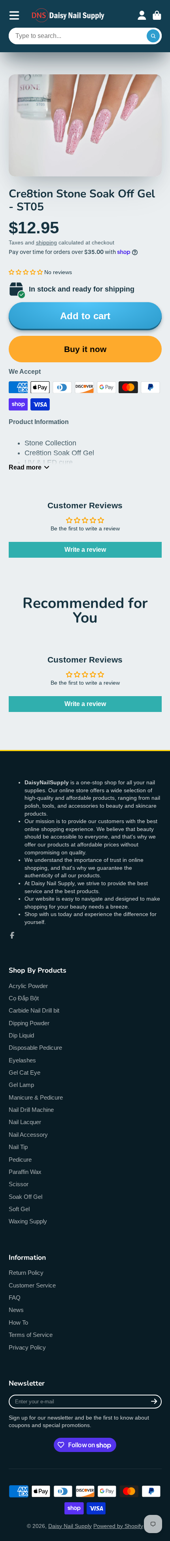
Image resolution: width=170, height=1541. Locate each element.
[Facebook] (12, 935)
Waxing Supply (28, 1221)
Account (142, 15)
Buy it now (85, 349)
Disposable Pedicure (35, 1047)
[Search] (153, 36)
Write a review (85, 549)
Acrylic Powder (28, 986)
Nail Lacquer (25, 1122)
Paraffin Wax (25, 1171)
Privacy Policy (27, 1347)
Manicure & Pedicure (36, 1097)
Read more (25, 467)
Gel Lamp (21, 1084)
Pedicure (20, 1159)
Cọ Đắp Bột (24, 998)
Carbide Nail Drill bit (34, 1010)
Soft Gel (19, 1209)
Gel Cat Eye (24, 1072)
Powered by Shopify (118, 1526)
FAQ (15, 1297)
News (16, 1309)
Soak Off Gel (25, 1196)
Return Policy (26, 1272)
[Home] (68, 15)
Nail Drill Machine (31, 1109)
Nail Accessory (28, 1134)
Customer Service (32, 1285)
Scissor (18, 1184)
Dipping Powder (29, 1023)
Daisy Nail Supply (70, 1526)
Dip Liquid (21, 1035)
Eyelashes (22, 1060)
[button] (26, 272)
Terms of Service (31, 1334)
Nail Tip (18, 1146)
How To (18, 1322)
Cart (157, 15)
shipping (46, 242)
